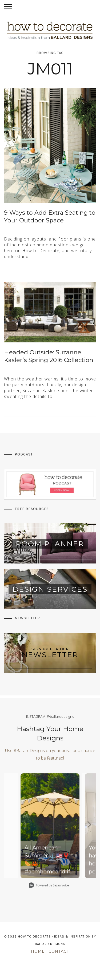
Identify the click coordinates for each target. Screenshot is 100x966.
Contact (59, 951)
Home (38, 951)
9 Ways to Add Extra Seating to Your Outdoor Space (49, 216)
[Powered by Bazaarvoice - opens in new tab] (49, 885)
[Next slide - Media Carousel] (89, 824)
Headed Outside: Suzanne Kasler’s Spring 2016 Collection (48, 356)
